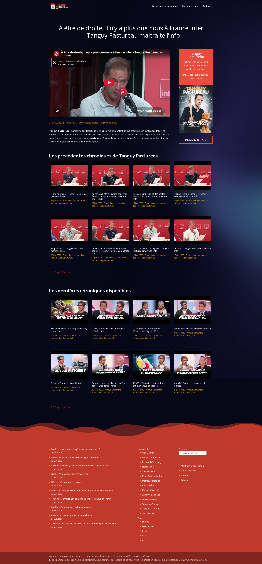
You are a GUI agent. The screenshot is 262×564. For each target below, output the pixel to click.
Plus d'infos (196, 140)
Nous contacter (188, 470)
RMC (71, 338)
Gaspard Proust (149, 471)
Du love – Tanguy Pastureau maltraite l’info (192, 249)
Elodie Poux (148, 466)
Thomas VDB (148, 513)
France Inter (70, 122)
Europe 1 (146, 521)
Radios (206, 6)
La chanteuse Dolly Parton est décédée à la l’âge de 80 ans (147, 330)
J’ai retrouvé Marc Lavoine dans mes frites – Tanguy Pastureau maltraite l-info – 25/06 (110, 196)
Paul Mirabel (148, 485)
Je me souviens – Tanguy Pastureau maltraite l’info (68, 195)
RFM (144, 530)
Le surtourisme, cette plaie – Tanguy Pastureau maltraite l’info (151, 249)
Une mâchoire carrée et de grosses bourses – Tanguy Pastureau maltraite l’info (110, 251)
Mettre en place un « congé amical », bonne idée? (69, 330)
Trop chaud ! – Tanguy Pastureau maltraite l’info (67, 249)
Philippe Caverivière (151, 490)
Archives (183, 449)
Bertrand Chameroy (151, 462)
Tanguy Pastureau (108, 122)
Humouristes (189, 6)
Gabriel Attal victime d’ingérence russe (192, 328)
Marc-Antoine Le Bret (152, 476)
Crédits (184, 480)
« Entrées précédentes (59, 272)
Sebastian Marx (149, 499)
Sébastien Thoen (150, 504)
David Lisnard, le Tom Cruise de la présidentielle (108, 330)
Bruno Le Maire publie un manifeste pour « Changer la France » (109, 384)
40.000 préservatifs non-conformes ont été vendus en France (150, 384)
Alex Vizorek (148, 452)
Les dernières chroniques (165, 6)
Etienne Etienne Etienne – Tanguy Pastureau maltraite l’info (190, 195)
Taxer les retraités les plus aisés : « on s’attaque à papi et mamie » (83, 523)
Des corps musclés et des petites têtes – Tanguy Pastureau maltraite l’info (150, 196)
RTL (144, 540)
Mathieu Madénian (151, 480)
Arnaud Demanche (72, 335)
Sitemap (185, 475)
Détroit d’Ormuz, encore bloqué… (67, 383)
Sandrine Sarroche (151, 494)
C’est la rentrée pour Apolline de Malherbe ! (72, 515)
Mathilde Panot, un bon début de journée (190, 384)
